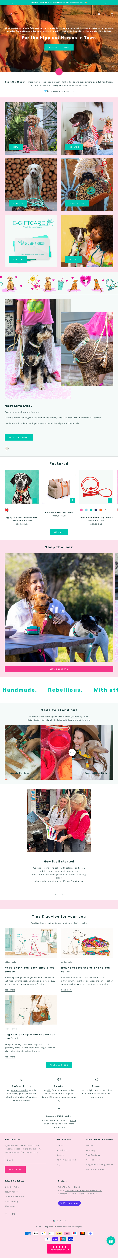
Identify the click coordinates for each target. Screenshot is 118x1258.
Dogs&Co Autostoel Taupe (59, 512)
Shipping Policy (12, 1187)
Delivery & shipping (66, 1160)
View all (59, 532)
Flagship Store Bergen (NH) (99, 1164)
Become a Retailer (95, 1169)
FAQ (58, 1164)
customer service (19, 1090)
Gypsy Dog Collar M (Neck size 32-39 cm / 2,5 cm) (22, 518)
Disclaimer (10, 1206)
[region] (59, 38)
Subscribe (15, 1169)
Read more (10, 990)
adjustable (10, 962)
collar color (67, 962)
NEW (15, 147)
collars (74, 147)
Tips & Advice (93, 1155)
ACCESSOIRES (77, 203)
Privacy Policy (11, 1201)
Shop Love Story (19, 39)
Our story (90, 1150)
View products (59, 669)
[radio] (6, 448)
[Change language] (12, 14)
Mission (90, 1145)
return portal (100, 1093)
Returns (60, 1155)
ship (49, 1090)
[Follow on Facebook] (6, 1213)
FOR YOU (18, 259)
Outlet (74, 259)
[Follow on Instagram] (13, 1213)
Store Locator (92, 1160)
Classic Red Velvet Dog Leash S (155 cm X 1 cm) (96, 518)
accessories (11, 1029)
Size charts (62, 1150)
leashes (18, 203)
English (60, 1221)
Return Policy (11, 1191)
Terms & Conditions (14, 1196)
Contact (60, 1145)
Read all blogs (59, 1065)
